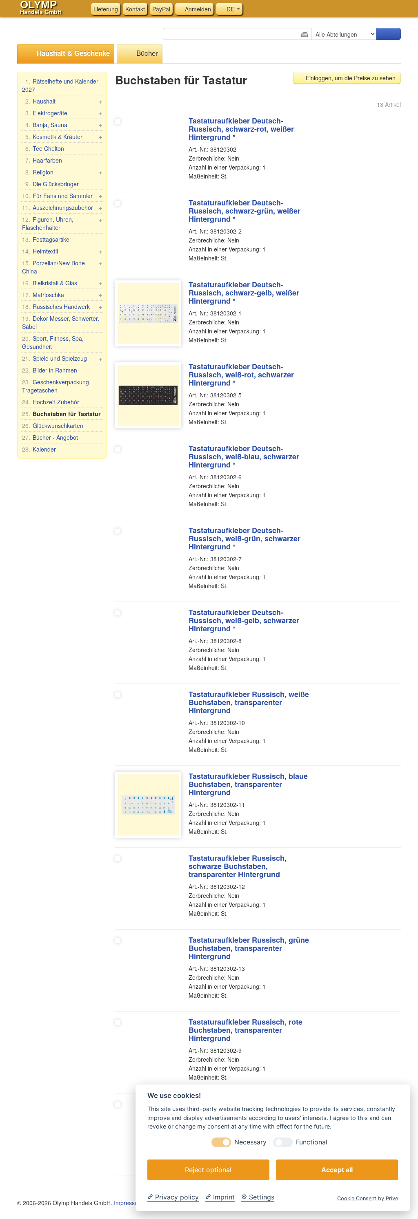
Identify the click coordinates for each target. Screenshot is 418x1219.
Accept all (337, 1170)
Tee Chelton (44, 148)
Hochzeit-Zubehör (50, 402)
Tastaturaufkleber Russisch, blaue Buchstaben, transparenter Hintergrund (248, 784)
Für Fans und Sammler (62, 196)
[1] (388, 34)
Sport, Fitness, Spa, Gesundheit (53, 342)
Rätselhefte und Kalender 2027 (60, 85)
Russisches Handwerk (62, 306)
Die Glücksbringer (52, 184)
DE (230, 9)
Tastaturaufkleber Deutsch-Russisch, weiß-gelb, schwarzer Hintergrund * (244, 620)
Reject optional (208, 1170)
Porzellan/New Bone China (62, 267)
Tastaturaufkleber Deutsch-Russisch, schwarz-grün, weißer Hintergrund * (244, 210)
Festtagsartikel (46, 239)
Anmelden (197, 9)
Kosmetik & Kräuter (63, 136)
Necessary (250, 1142)
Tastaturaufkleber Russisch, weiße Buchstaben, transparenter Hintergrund (249, 702)
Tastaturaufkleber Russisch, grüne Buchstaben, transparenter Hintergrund (249, 948)
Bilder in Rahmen (49, 370)
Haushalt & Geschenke (72, 53)
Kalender (39, 449)
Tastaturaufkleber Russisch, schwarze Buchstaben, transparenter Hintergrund (238, 866)
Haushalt (63, 101)
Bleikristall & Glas (62, 283)
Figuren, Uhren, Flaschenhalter (62, 223)
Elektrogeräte (63, 113)
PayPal (161, 9)
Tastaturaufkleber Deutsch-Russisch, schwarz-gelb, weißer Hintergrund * (244, 292)
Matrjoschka (62, 295)
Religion (63, 172)
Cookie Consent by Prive (367, 1198)
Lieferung (105, 9)
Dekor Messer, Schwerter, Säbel (60, 322)
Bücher (146, 53)
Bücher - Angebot (50, 437)
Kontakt (135, 9)
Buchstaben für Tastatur (61, 414)
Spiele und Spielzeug (62, 358)
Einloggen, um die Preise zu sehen (350, 78)
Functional (311, 1142)
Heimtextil (62, 251)
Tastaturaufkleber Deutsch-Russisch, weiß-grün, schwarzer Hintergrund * (244, 538)
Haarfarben (43, 160)
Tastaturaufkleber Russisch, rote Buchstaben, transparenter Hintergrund (245, 1029)
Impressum (128, 1203)
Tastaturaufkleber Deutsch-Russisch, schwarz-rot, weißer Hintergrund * (241, 128)
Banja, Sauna (63, 125)
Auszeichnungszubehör (62, 207)
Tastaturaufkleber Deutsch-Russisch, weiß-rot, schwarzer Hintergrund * (241, 374)
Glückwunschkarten (52, 425)
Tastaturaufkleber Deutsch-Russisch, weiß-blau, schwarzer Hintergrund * (244, 456)
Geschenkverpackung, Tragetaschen (56, 386)
